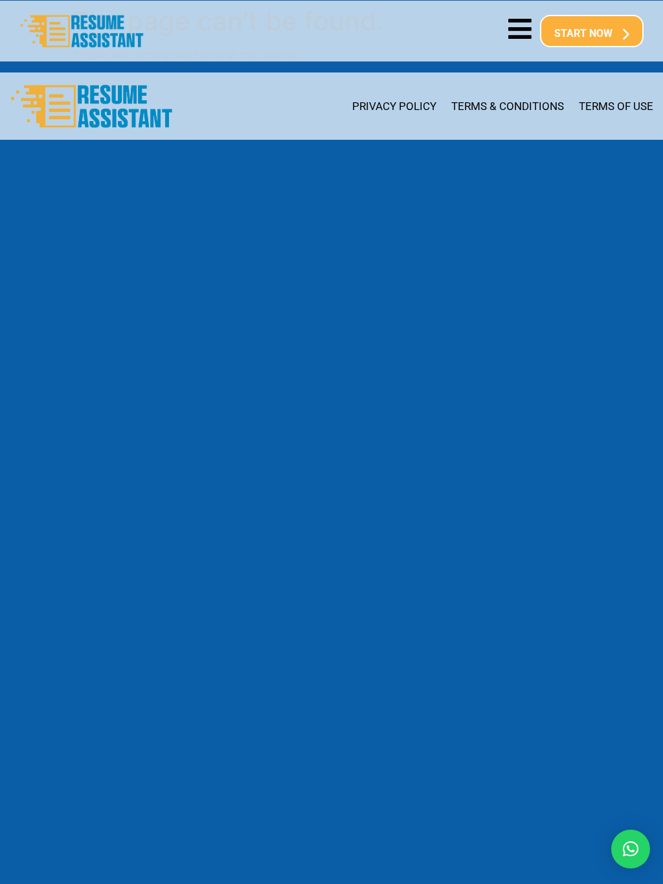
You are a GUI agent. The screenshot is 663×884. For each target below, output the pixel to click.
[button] (630, 849)
